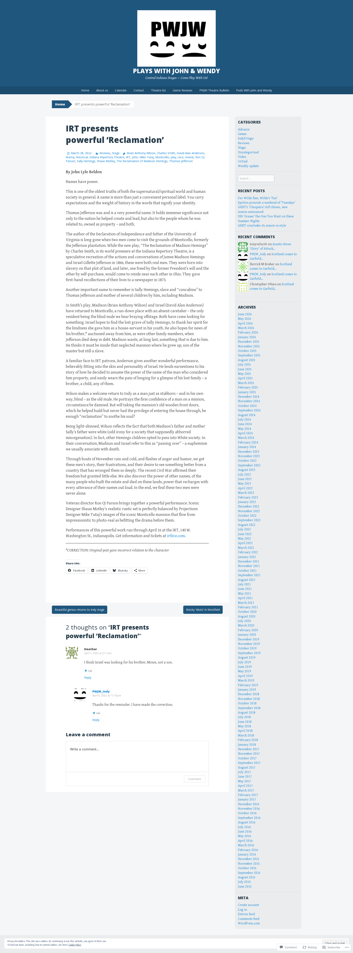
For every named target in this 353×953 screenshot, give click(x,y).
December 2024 (248, 397)
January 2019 (247, 690)
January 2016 (247, 854)
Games (242, 134)
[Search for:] (256, 179)
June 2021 (245, 589)
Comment (194, 779)
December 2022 (248, 506)
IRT (128, 157)
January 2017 (247, 799)
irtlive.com (176, 536)
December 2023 (248, 452)
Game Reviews (182, 90)
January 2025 (247, 392)
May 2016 (244, 836)
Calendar (121, 90)
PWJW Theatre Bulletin (214, 90)
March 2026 (246, 328)
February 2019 (248, 685)
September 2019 (249, 653)
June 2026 (245, 314)
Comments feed (248, 919)
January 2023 (247, 502)
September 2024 (249, 410)
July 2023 (244, 475)
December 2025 (248, 342)
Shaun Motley (106, 161)
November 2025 (249, 346)
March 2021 (246, 603)
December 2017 (248, 749)
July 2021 (244, 584)
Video (242, 157)
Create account (248, 905)
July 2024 (244, 420)
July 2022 (244, 529)
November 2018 (249, 699)
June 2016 (245, 832)
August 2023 (246, 470)
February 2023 (248, 498)
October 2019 (247, 648)
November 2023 (249, 456)
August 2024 (246, 415)
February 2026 (248, 333)
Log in (242, 910)
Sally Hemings (86, 161)
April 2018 (245, 731)
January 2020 (247, 635)
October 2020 (247, 612)
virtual (243, 161)
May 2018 (244, 726)
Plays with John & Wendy (176, 71)
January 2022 (247, 557)
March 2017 (246, 790)
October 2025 (247, 351)
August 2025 (246, 360)
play (173, 157)
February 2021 (248, 607)
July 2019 (244, 662)
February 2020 (248, 630)
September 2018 (249, 708)
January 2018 (247, 745)
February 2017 (248, 795)
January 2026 (247, 337)
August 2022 (246, 525)
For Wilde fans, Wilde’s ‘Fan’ (257, 198)
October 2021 (247, 571)
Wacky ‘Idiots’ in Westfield (203, 610)
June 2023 (245, 479)
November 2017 (249, 754)
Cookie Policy (75, 945)
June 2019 (245, 667)
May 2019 (244, 671)
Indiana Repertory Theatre (106, 157)
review (189, 157)
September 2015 (249, 873)
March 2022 (246, 548)
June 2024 (245, 424)
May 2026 (244, 319)
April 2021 (245, 598)
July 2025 (244, 365)
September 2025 (249, 355)
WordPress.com (249, 923)
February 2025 (248, 388)
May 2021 (244, 594)
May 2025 (244, 374)
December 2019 (248, 639)
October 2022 (247, 516)
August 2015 (246, 877)
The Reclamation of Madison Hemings (142, 161)
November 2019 (249, 644)
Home (85, 90)
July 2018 (244, 717)
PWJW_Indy (101, 691)
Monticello (162, 157)
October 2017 (247, 758)
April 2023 (245, 488)
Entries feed (246, 914)
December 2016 (248, 804)
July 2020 (244, 621)
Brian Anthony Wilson (141, 153)
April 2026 (245, 324)
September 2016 (249, 818)
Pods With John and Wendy (254, 90)
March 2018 (246, 735)
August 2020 (246, 616)
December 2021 (248, 561)
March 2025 (246, 383)
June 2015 (245, 887)
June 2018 (245, 722)
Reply (87, 677)
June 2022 (245, 534)
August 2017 (246, 768)
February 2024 (248, 443)
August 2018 (246, 713)
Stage (116, 153)
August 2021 (246, 580)
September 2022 (249, 520)
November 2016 (249, 809)
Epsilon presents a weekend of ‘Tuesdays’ (266, 203)
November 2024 (249, 401)
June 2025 (245, 369)
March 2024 (246, 438)
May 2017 (244, 781)
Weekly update (248, 166)
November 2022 (249, 511)
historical (82, 157)
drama (70, 157)
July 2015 (244, 882)
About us (102, 90)
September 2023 (249, 465)
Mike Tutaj (147, 157)
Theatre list (158, 90)
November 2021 (249, 566)
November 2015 (249, 864)
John (135, 157)
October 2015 (247, 868)
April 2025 (245, 378)
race (180, 157)
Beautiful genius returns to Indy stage (79, 610)
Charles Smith (166, 153)
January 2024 (247, 447)
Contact (139, 90)
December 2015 (248, 859)
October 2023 (247, 461)
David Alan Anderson (190, 153)
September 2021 (249, 575)
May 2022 (244, 539)
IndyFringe (246, 138)
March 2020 (246, 625)
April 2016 (245, 841)
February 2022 (248, 552)
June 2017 (245, 777)
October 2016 (247, 813)
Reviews (104, 153)
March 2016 (246, 845)
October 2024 (247, 406)
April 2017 (245, 786)
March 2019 (246, 680)
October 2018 (247, 703)
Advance (244, 129)
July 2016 (244, 827)
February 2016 (248, 850)
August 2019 (246, 658)
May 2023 (244, 484)
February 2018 (248, 740)
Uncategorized (248, 152)
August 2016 (246, 822)
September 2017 (249, 763)
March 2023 (246, 493)
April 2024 (245, 433)
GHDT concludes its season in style (262, 226)
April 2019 (245, 676)
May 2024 (244, 429)
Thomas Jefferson (181, 161)
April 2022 (245, 543)
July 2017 (244, 772)
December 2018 (248, 694)
